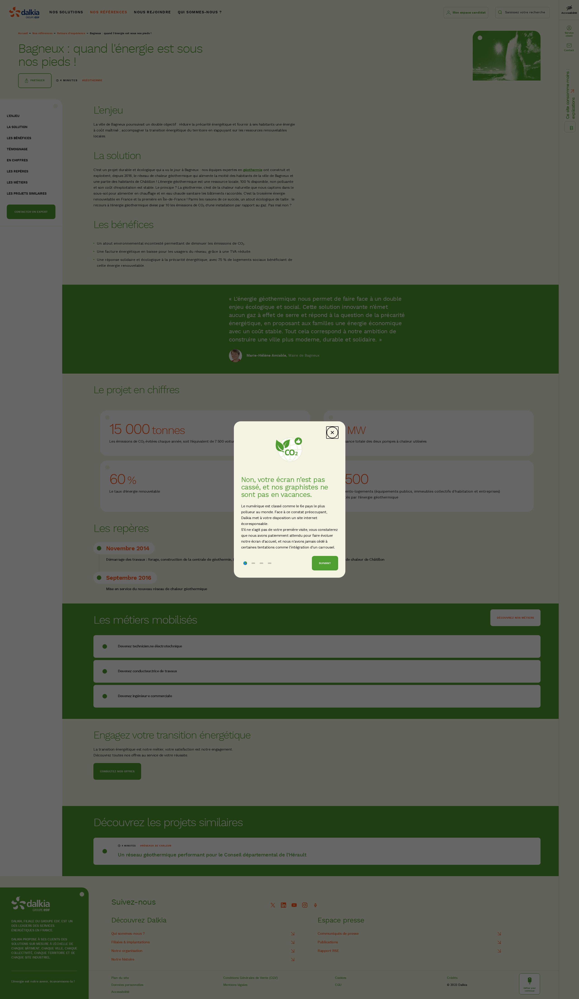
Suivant (325, 563)
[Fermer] (332, 432)
